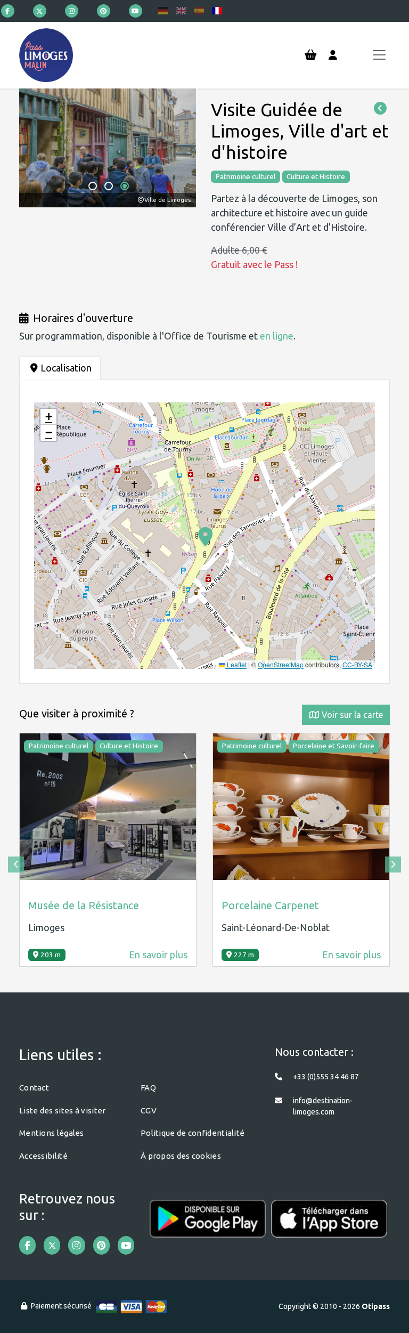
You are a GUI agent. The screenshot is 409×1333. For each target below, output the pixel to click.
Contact (34, 1087)
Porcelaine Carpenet (270, 905)
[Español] (199, 10)
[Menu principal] (379, 55)
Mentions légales (51, 1132)
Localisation (66, 367)
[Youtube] (135, 11)
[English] (181, 10)
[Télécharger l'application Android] (207, 1226)
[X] (39, 11)
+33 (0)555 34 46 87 (326, 1076)
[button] (93, 186)
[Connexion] (333, 55)
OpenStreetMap (281, 664)
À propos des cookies (181, 1155)
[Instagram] (71, 11)
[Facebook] (7, 11)
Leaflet (236, 664)
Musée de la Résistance (83, 905)
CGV (149, 1110)
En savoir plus (158, 954)
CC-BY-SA (357, 664)
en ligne (276, 335)
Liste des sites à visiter (62, 1110)
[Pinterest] (103, 11)
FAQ (148, 1087)
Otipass (376, 1306)
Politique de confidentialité (192, 1132)
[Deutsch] (163, 10)
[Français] (217, 10)
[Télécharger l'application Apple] (329, 1226)
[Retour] (380, 108)
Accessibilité (43, 1155)
